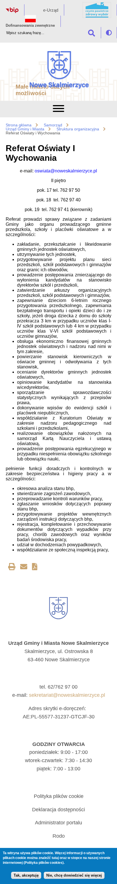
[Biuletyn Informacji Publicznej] (12, 11)
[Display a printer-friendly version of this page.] (11, 567)
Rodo (59, 836)
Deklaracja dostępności (58, 809)
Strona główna (19, 125)
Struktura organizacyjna (78, 129)
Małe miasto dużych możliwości (43, 90)
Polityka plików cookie (58, 796)
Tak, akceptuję (26, 875)
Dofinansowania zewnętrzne (30, 25)
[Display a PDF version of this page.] (34, 567)
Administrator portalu (58, 822)
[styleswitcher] (109, 32)
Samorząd (53, 125)
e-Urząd (50, 10)
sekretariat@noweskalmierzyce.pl (67, 695)
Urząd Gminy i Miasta (25, 129)
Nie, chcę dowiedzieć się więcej (74, 875)
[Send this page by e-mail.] (23, 567)
